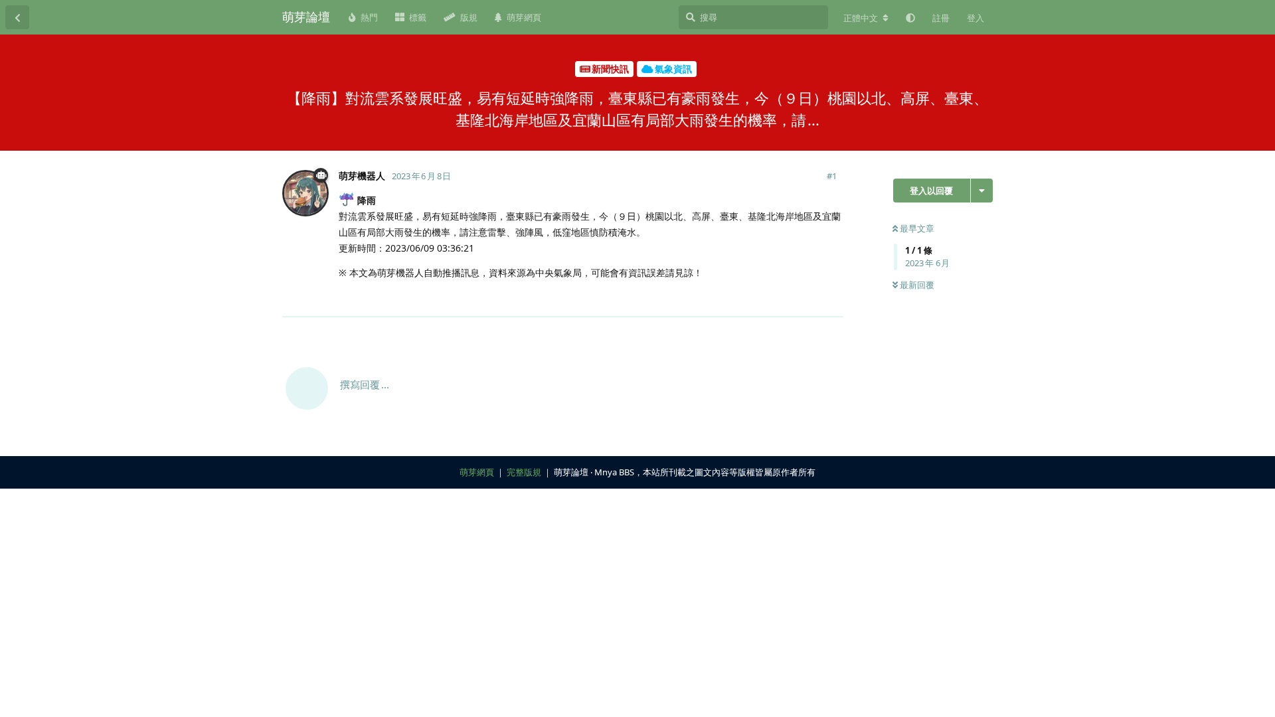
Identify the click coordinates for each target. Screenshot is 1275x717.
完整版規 (524, 472)
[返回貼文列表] (17, 17)
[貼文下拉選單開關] (831, 299)
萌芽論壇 (306, 17)
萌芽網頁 (477, 472)
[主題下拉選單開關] (982, 190)
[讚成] (775, 299)
